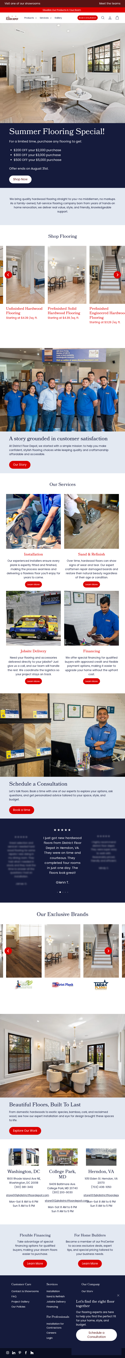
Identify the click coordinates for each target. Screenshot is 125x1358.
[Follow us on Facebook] (25, 1352)
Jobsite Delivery (56, 1301)
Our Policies (18, 1306)
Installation (53, 1291)
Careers (51, 1333)
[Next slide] (117, 274)
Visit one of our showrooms (22, 3)
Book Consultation (87, 17)
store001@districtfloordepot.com (27, 1195)
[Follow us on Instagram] (7, 1352)
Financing (52, 1306)
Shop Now (20, 179)
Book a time (21, 810)
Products (29, 17)
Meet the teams (109, 3)
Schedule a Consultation (96, 1335)
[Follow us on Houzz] (32, 1352)
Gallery (58, 17)
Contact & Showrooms (25, 1291)
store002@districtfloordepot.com (67, 1201)
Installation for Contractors (55, 1325)
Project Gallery (20, 1301)
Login (49, 1338)
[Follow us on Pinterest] (19, 1352)
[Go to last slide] (8, 274)
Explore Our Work (25, 1131)
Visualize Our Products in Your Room (62, 9)
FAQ (13, 1296)
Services (44, 17)
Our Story (20, 465)
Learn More (33, 584)
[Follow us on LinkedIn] (13, 1352)
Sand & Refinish (55, 1296)
